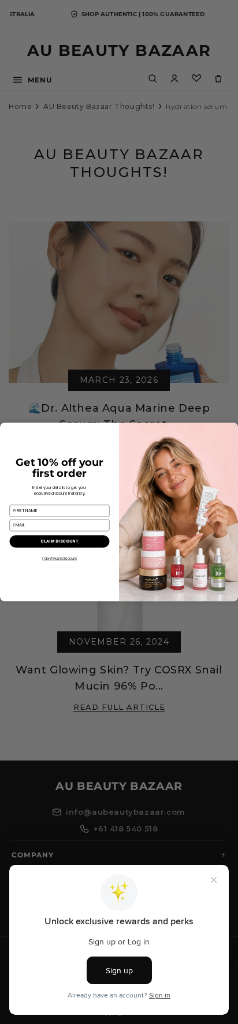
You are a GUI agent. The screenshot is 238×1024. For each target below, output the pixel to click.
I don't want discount (59, 558)
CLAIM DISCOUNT (59, 541)
